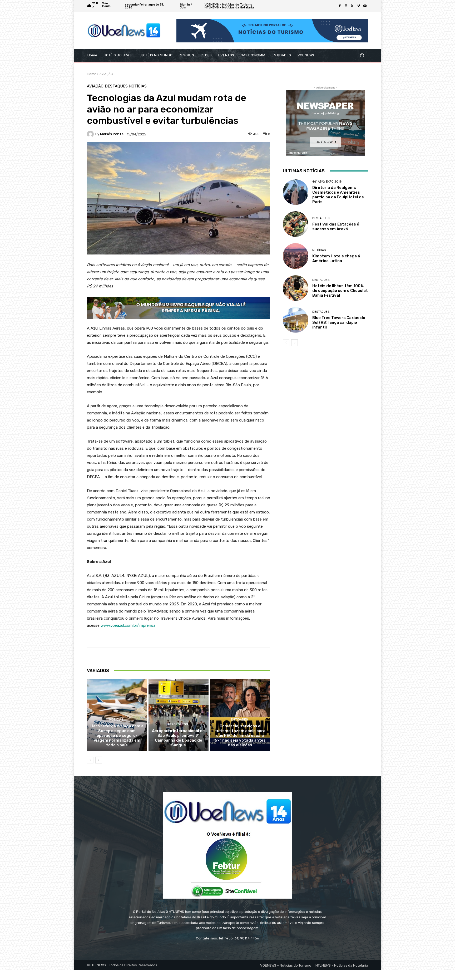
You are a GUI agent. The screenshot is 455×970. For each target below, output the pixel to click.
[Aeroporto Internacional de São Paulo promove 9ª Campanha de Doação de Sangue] (179, 715)
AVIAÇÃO (106, 74)
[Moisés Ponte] (91, 134)
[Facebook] (340, 6)
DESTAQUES (116, 86)
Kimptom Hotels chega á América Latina (336, 258)
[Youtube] (365, 6)
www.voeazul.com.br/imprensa (128, 625)
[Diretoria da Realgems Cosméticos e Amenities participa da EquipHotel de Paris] (295, 192)
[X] (352, 6)
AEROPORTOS (178, 724)
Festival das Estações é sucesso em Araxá (335, 226)
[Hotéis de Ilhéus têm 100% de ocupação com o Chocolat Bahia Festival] (295, 288)
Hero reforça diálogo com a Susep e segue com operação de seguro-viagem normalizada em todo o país (117, 735)
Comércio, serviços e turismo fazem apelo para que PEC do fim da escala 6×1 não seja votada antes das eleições (240, 735)
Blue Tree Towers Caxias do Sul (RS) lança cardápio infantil (338, 322)
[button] (362, 55)
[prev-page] (90, 760)
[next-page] (98, 760)
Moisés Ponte (111, 134)
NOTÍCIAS (138, 86)
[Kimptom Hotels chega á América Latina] (295, 256)
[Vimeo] (358, 6)
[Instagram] (346, 6)
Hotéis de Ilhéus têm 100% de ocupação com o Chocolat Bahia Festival (340, 290)
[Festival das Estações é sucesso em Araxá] (295, 224)
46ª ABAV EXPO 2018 (327, 181)
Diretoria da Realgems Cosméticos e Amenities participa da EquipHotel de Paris (338, 194)
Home (91, 74)
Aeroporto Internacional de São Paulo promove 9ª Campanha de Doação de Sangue (178, 737)
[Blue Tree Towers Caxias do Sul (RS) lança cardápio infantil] (295, 320)
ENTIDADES (239, 719)
